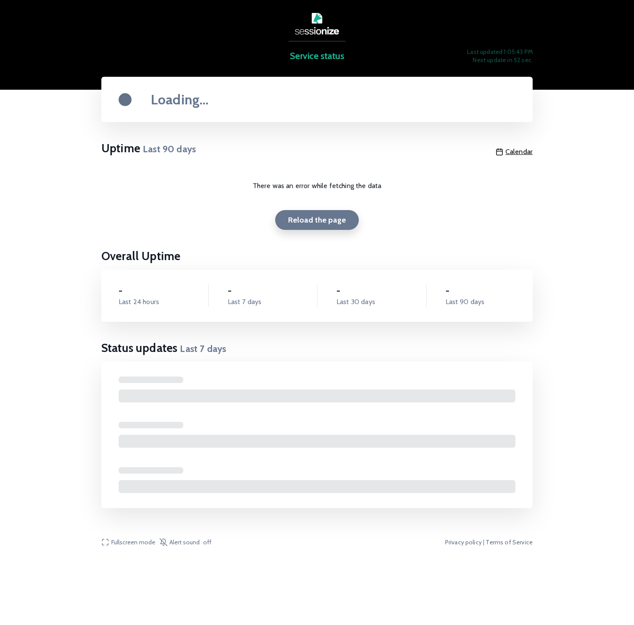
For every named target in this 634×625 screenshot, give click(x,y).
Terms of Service (509, 542)
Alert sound (190, 542)
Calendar (519, 152)
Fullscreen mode (133, 542)
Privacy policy (463, 542)
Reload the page (317, 220)
